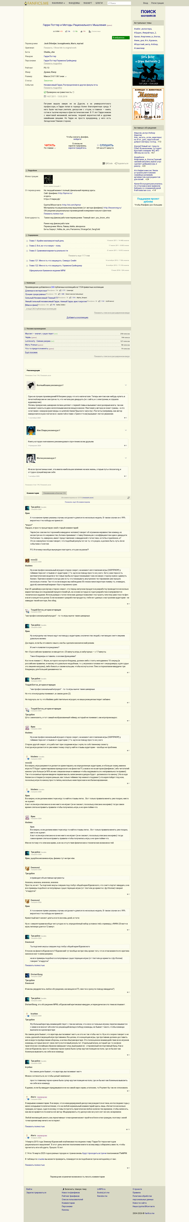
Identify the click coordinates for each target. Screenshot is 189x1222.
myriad (80, 43)
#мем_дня (139, 40)
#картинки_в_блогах (150, 36)
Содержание (33, 235)
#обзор (154, 44)
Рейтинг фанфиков (70, 1196)
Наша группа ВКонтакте (144, 1206)
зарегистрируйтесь (77, 148)
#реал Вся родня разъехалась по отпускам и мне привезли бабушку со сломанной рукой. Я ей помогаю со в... (148, 187)
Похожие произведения (36, 329)
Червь (28, 337)
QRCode (109, 163)
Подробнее (32, 170)
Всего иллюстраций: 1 (52, 186)
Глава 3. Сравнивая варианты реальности (48, 251)
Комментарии (68, 1203)
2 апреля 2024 (36, 509)
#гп (146, 40)
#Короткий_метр (142, 44)
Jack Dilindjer (50, 43)
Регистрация (157, 3)
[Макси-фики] (31, 305)
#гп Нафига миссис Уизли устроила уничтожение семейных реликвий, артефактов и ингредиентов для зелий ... (147, 174)
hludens (29, 566)
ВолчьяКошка (43, 385)
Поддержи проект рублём (148, 200)
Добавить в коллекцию (77, 317)
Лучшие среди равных (35, 294)
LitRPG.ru (101, 1189)
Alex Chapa (42, 430)
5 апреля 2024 (36, 1099)
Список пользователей (72, 1199)
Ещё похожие (31, 352)
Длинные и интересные (36, 291)
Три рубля (35, 507)
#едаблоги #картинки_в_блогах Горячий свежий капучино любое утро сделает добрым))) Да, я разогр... (147, 161)
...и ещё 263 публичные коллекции (40, 309)
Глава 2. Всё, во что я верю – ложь (45, 246)
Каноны (65, 1210)
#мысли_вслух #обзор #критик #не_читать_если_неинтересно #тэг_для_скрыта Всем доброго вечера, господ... (148, 137)
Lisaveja (70, 290)
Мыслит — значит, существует (39, 334)
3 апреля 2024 (36, 818)
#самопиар (139, 48)
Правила (137, 1192)
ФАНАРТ (87, 3)
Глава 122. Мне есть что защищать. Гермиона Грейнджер (55, 265)
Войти (29, 1189)
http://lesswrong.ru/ (113, 208)
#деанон (153, 40)
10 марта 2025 (36, 1138)
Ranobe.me (102, 1196)
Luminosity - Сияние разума (37, 341)
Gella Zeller (60, 305)
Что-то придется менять (36, 348)
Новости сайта (140, 1203)
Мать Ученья (31, 345)
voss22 (34, 560)
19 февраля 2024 (34, 446)
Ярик (27, 513)
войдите (77, 139)
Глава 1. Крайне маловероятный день (46, 241)
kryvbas (34, 1014)
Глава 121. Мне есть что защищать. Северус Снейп (52, 261)
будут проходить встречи (94, 1153)
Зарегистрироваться (36, 1192)
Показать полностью (53, 214)
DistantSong (36, 974)
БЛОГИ (99, 3)
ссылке (41, 1159)
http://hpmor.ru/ (65, 193)
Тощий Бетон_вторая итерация (46, 610)
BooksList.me (103, 1192)
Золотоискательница (74, 294)
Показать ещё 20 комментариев (77, 502)
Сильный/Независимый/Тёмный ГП (41, 298)
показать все (88, 498)
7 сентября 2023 (34, 418)
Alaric (73, 43)
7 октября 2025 (33, 476)
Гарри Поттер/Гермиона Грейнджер (60, 60)
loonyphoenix (64, 43)
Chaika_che (49, 52)
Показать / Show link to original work (60, 48)
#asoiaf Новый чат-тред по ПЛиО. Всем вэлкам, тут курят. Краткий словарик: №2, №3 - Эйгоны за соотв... (148, 149)
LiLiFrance (110, 301)
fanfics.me (149, 1213)
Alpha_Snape (82, 298)
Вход (145, 3)
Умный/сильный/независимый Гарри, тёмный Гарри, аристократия (56, 301)
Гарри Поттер (50, 56)
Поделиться (122, 163)
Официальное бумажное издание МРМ (47, 270)
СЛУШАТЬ (106, 145)
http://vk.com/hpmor (71, 205)
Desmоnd (35, 867)
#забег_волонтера (143, 29)
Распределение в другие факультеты (80, 85)
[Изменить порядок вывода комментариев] (128, 498)
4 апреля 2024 (36, 1063)
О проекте (137, 1189)
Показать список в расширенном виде (112, 313)
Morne (40, 458)
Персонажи (67, 1206)
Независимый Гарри (53, 85)
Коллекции (31, 283)
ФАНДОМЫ (74, 3)
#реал (137, 36)
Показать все (45, 375)
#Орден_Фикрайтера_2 (145, 33)
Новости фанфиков (71, 1192)
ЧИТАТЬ (49, 145)
